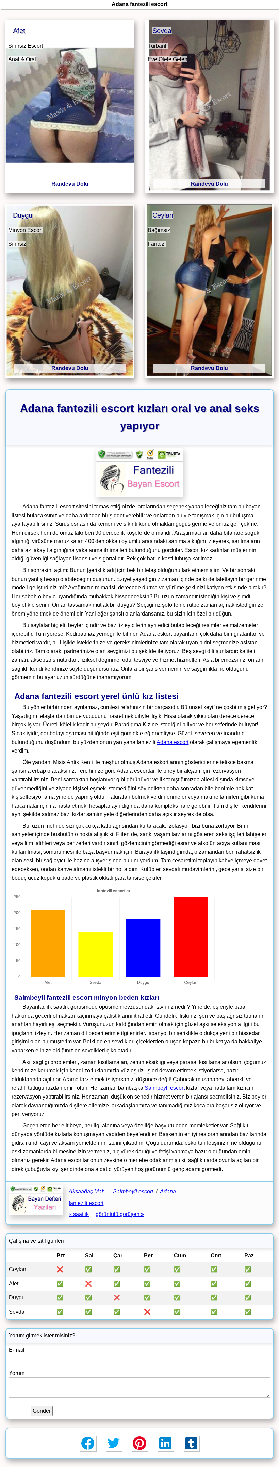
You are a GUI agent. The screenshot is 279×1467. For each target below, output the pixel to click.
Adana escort (172, 742)
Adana (168, 1191)
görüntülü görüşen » (120, 1214)
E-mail (16, 1350)
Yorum (16, 1373)
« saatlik (79, 1214)
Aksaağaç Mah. (87, 1191)
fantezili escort (86, 1203)
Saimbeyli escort (165, 1088)
